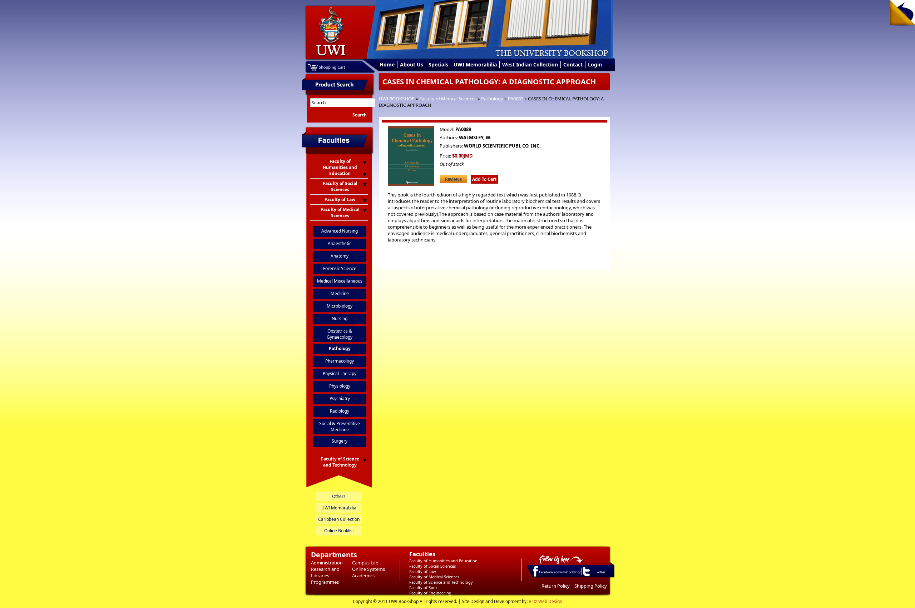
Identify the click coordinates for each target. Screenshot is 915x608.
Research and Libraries (325, 572)
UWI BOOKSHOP (397, 98)
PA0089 (515, 98)
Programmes (325, 582)
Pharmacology (339, 361)
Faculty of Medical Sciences (447, 98)
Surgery (339, 441)
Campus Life (365, 562)
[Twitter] (586, 576)
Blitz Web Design (545, 601)
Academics (363, 575)
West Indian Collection (530, 64)
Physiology (339, 386)
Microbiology (339, 306)
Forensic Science (339, 268)
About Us (411, 64)
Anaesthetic (339, 243)
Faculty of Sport (424, 587)
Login (595, 64)
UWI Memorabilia (475, 64)
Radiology (339, 411)
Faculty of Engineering (430, 592)
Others (339, 496)
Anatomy (339, 256)
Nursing (339, 318)
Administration (327, 562)
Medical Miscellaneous (339, 281)
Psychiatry (340, 398)
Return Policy (555, 586)
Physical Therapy (339, 373)
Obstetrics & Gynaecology (339, 334)
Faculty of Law (422, 571)
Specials (438, 64)
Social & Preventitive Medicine (339, 426)
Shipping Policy (590, 586)
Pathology (492, 98)
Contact (573, 64)
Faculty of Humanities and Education (443, 560)
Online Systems (368, 569)
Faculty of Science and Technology (441, 582)
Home (387, 64)
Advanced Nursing (339, 231)
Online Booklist (339, 531)
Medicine (340, 293)
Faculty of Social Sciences (432, 566)
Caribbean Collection (339, 519)
